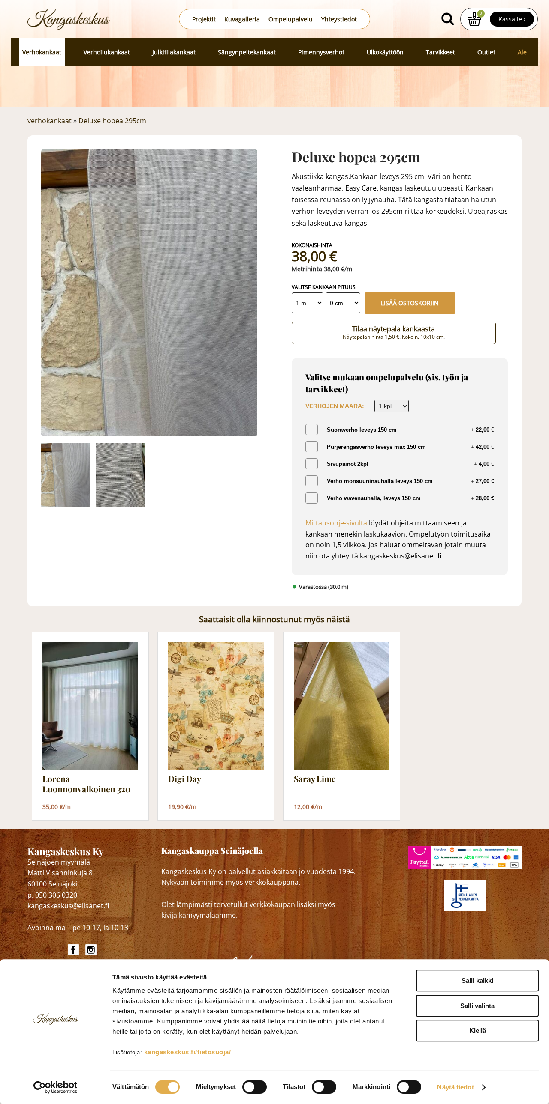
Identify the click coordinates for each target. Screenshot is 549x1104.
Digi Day (184, 779)
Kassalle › (511, 19)
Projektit (204, 19)
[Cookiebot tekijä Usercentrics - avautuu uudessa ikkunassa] (55, 1087)
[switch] (254, 1087)
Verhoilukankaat (107, 52)
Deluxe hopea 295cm (112, 120)
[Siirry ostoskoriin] (474, 19)
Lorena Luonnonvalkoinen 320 (86, 784)
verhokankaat (49, 120)
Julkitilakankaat (174, 52)
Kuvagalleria (242, 19)
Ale (522, 52)
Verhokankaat (41, 52)
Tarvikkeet (440, 52)
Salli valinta (477, 1005)
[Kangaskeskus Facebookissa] (74, 949)
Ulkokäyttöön (385, 52)
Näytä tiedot (455, 1087)
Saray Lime (315, 779)
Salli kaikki (477, 980)
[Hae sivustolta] (447, 19)
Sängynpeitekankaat (247, 52)
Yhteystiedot (339, 19)
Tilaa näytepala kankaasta (394, 332)
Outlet (486, 52)
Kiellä (477, 1030)
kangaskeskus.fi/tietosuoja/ (187, 1052)
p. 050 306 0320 (52, 895)
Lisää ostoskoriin (410, 303)
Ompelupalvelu (290, 19)
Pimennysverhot (321, 52)
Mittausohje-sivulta (336, 523)
